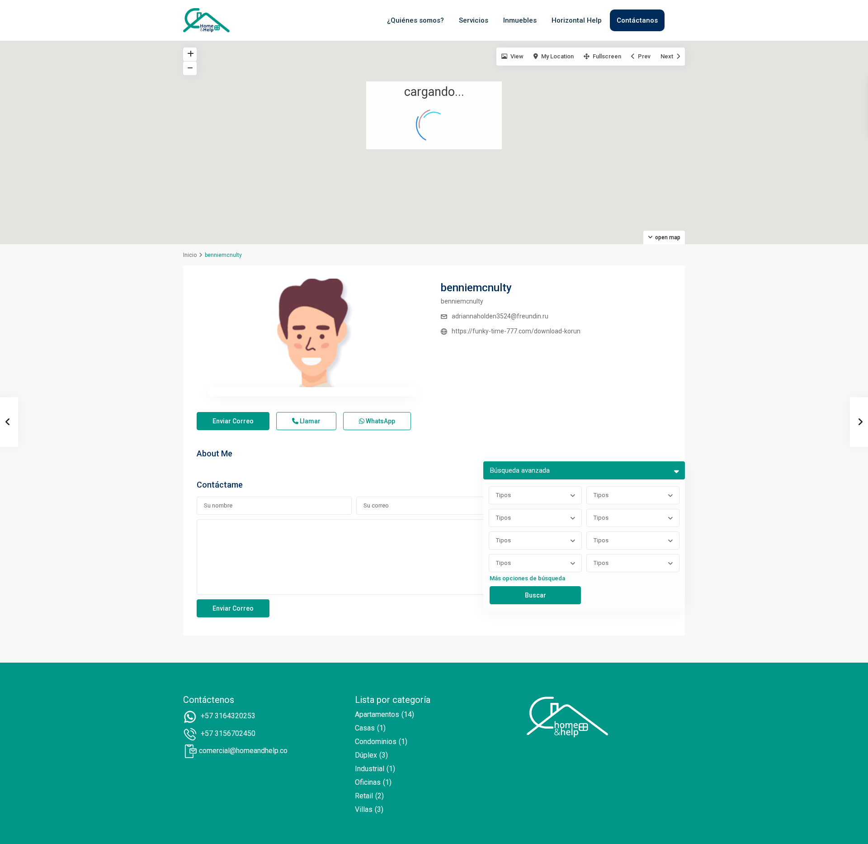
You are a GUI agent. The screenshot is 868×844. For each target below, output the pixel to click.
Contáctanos (637, 20)
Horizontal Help (577, 20)
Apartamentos (377, 714)
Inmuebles (520, 20)
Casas (365, 728)
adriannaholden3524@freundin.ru (500, 316)
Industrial (369, 768)
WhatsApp (379, 421)
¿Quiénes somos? (415, 20)
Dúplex (366, 755)
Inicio (190, 255)
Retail (364, 796)
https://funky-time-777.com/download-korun (516, 331)
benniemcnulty (476, 287)
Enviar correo (233, 421)
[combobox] (535, 495)
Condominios (375, 741)
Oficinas (368, 782)
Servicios (473, 20)
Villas (364, 809)
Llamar (309, 421)
